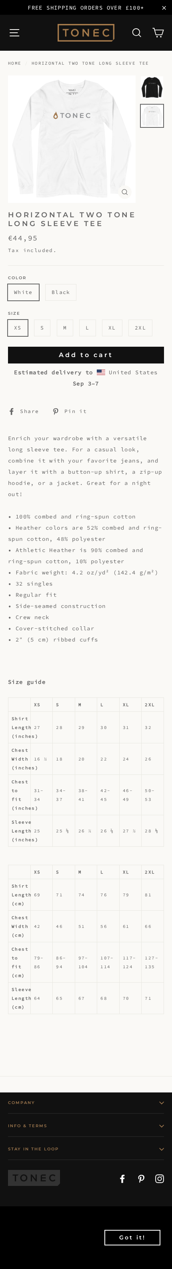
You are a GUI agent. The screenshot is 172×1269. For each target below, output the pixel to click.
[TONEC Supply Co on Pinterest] (141, 1178)
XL (112, 327)
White (23, 292)
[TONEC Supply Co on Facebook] (122, 1178)
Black (61, 292)
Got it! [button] (132, 1237)
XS (18, 327)
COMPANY (21, 1102)
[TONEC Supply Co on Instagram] (159, 1178)
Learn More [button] (31, 1256)
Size (14, 313)
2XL (140, 327)
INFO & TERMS (27, 1125)
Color (17, 278)
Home (15, 63)
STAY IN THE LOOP (33, 1149)
